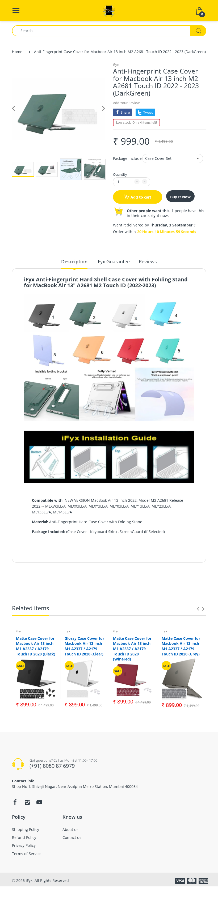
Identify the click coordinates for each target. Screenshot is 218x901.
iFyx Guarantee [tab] (113, 261)
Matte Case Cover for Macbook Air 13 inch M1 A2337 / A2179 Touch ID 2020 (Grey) (181, 646)
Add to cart (141, 197)
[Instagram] (27, 802)
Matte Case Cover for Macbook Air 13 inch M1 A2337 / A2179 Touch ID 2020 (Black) (35, 646)
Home (17, 51)
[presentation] (198, 609)
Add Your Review (126, 102)
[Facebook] (15, 802)
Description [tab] (74, 261)
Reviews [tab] (148, 261)
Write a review (172, 568)
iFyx (116, 64)
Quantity (120, 174)
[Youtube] (39, 802)
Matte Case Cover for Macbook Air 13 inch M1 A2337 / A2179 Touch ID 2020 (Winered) (132, 649)
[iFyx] (109, 10)
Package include (127, 158)
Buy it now (180, 196)
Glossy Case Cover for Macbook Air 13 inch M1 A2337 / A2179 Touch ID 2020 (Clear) (84, 646)
